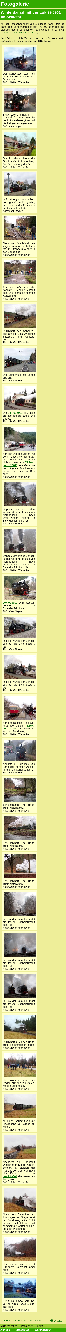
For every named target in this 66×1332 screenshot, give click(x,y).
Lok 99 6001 (10, 1176)
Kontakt (5, 1329)
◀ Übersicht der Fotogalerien (16, 1326)
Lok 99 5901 (15, 413)
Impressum (22, 1329)
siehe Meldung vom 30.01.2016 (19, 32)
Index (40, 1326)
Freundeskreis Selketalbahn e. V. (22, 1320)
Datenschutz (43, 1329)
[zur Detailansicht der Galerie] (20, 70)
